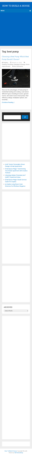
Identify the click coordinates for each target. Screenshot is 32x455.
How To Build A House (16, 5)
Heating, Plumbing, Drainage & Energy (13, 64)
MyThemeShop (19, 452)
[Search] (25, 117)
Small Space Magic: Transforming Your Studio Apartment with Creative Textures (16, 170)
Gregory (5, 62)
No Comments (18, 66)
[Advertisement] (16, 29)
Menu (3, 10)
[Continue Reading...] (8, 102)
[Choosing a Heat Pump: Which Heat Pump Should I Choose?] (16, 78)
